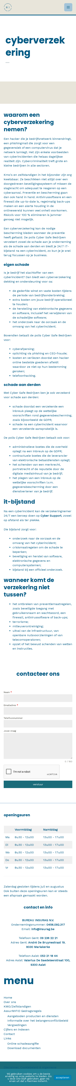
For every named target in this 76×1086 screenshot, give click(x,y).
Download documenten (24, 1048)
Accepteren (62, 1077)
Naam (8, 692)
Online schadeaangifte (23, 1043)
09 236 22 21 (49, 938)
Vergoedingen (17, 1025)
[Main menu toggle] (68, 7)
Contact (9, 1034)
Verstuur (38, 784)
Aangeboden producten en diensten (32, 1016)
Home (8, 997)
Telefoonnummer (13, 718)
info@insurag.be (42, 929)
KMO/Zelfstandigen (17, 1006)
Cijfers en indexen (16, 1029)
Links (7, 1038)
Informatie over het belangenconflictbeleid (37, 1020)
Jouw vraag (10, 731)
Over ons (10, 1002)
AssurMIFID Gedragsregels (23, 1011)
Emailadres (11, 705)
